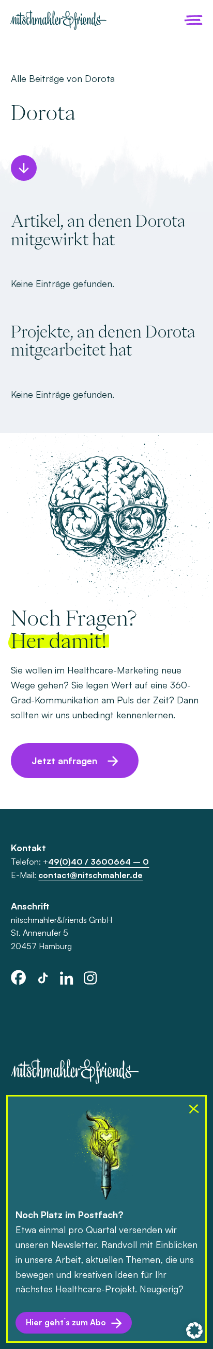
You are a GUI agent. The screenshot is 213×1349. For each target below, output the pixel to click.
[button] (194, 1330)
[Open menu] (193, 20)
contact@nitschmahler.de (90, 875)
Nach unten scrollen (24, 168)
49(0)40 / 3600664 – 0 (98, 861)
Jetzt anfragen (64, 760)
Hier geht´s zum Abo (66, 1322)
